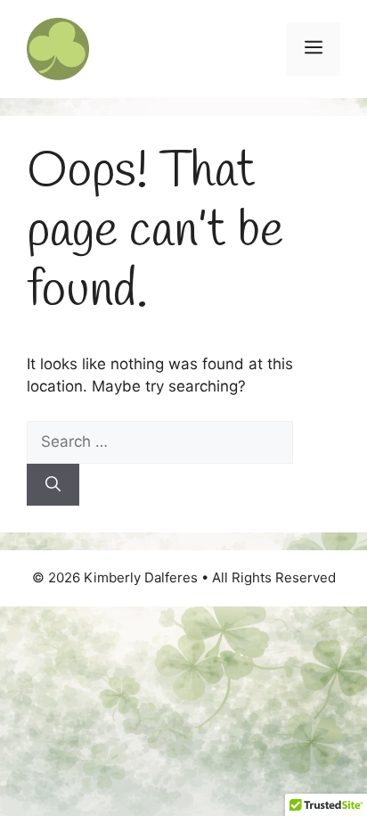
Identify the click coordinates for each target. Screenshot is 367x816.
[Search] (53, 485)
